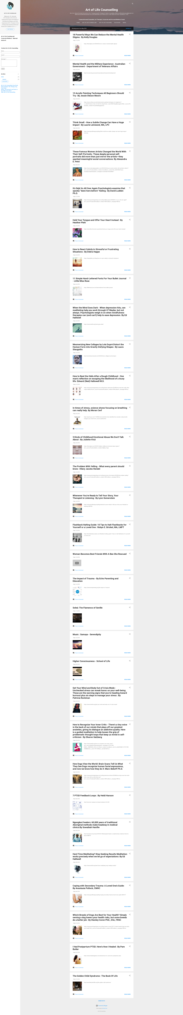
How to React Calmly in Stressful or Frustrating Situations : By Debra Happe (96, 250)
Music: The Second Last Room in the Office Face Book (9, 90)
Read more (127, 55)
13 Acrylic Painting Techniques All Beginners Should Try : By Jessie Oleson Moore (98, 94)
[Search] (132, 4)
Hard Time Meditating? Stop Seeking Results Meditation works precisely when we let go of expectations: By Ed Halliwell (100, 856)
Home (78, 22)
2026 (2, 77)
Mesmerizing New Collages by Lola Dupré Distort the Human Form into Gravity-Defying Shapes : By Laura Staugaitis (98, 347)
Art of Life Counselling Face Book (9, 85)
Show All (128, 28)
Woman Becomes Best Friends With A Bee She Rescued (100, 554)
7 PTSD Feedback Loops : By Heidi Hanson (93, 795)
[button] (130, 34)
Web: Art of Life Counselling (8, 92)
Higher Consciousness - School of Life (91, 661)
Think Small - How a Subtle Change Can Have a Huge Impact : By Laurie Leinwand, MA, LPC (98, 123)
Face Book (117, 22)
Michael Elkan (104, 1008)
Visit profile (10, 29)
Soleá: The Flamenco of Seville (87, 607)
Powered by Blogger (102, 1005)
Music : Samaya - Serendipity (87, 634)
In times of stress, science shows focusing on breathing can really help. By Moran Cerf (100, 409)
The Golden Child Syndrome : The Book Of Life (95, 976)
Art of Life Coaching (105, 22)
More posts (101, 1000)
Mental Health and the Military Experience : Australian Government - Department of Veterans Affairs (99, 65)
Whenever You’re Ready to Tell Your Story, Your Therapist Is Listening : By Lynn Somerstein (95, 496)
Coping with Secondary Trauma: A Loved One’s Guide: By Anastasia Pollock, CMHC (98, 886)
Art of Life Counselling (101, 10)
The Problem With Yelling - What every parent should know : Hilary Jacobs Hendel (98, 467)
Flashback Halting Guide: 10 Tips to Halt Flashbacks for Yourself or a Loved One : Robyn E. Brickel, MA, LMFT (99, 525)
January (4, 79)
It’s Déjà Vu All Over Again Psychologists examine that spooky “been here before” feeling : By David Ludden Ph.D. (99, 191)
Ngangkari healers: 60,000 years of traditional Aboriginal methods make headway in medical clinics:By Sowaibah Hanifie (95, 825)
